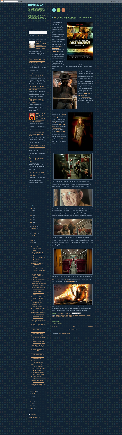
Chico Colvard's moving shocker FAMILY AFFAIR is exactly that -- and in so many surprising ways (37, 75)
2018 (31, 215)
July (32, 238)
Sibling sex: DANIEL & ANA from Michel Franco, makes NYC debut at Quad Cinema (37, 174)
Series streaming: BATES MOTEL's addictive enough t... (38, 337)
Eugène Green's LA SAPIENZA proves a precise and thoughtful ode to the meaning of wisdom (41, 45)
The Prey (67, 279)
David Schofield (57, 127)
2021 (31, 208)
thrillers (68, 316)
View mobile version (72, 329)
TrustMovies (55, 51)
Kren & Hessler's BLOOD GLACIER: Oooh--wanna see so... (37, 254)
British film (58, 315)
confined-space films (66, 315)
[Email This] (73, 313)
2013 (31, 396)
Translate (40, 35)
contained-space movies (77, 315)
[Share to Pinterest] (80, 313)
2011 (31, 401)
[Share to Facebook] (78, 313)
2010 (31, 403)
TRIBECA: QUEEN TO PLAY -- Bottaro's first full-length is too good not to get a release (37, 88)
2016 (31, 219)
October (33, 231)
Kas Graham (81, 95)
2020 (31, 210)
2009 (31, 405)
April (32, 245)
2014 (31, 224)
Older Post (90, 326)
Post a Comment (58, 323)
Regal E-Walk (70, 281)
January (33, 393)
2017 (31, 217)
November (34, 228)
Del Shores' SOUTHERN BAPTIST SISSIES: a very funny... (38, 265)
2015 (31, 222)
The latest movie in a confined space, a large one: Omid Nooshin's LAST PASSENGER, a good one (75, 18)
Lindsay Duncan (60, 131)
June (32, 240)
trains (71, 316)
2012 (31, 399)
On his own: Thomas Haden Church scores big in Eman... (37, 248)
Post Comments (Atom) (64, 333)
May (32, 242)
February (33, 391)
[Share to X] (76, 313)
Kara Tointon (56, 122)
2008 (31, 408)
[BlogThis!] (74, 313)
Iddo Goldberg (86, 315)
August (33, 235)
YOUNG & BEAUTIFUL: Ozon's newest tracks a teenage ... (37, 293)
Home (73, 326)
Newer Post (55, 326)
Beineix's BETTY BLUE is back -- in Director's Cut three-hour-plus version (37, 160)
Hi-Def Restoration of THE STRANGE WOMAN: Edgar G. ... (38, 270)
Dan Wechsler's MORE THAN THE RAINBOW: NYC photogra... (38, 259)
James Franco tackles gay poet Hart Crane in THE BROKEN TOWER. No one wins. (36, 134)
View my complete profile (34, 417)
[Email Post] (70, 313)
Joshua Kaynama (61, 117)
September (34, 233)
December (34, 226)
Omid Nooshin (86, 96)
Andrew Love (87, 93)
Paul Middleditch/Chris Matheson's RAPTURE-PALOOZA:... (37, 276)
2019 (31, 212)
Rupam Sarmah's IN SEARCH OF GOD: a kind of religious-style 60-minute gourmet (37, 101)
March (33, 388)
